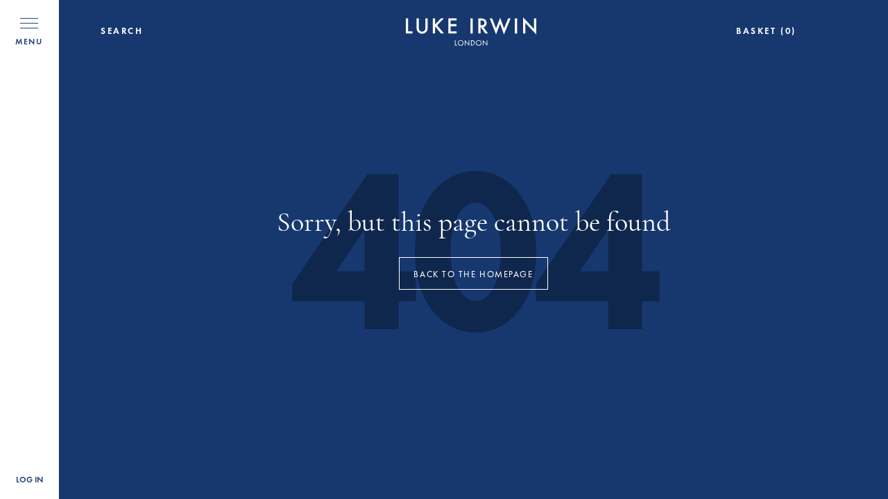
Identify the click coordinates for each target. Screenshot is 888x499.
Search (122, 31)
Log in (29, 479)
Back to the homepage (473, 274)
